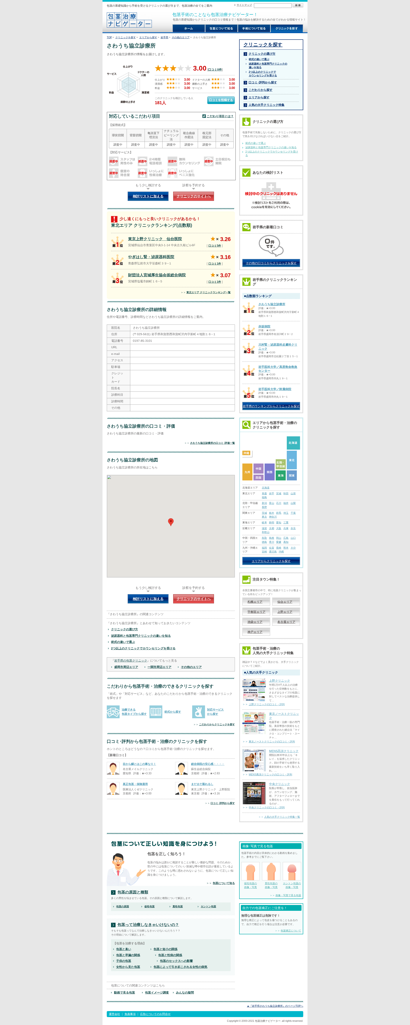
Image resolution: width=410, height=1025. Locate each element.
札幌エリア (254, 601)
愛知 (278, 522)
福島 (264, 497)
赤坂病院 (264, 326)
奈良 (293, 528)
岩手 (271, 493)
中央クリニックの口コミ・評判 (267, 807)
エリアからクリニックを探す (271, 561)
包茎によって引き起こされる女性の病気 (180, 967)
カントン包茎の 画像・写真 (292, 885)
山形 (293, 493)
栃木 (271, 512)
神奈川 (273, 516)
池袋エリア (254, 622)
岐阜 (264, 522)
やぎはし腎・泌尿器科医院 (151, 257)
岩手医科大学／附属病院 (274, 389)
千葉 (293, 512)
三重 (285, 522)
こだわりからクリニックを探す (217, 724)
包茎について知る (224, 883)
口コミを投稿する (221, 100)
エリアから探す (148, 37)
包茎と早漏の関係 (128, 955)
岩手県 (164, 37)
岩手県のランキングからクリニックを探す (271, 406)
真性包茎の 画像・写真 (271, 885)
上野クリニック (279, 680)
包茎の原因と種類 (132, 892)
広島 (285, 537)
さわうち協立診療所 (271, 304)
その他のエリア (181, 37)
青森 (264, 493)
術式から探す (172, 711)
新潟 (264, 503)
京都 (271, 528)
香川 (271, 542)
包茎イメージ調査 (157, 992)
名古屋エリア (286, 622)
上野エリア (284, 611)
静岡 (271, 522)
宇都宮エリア (256, 611)
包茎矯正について (291, 930)
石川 (278, 503)
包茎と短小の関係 (165, 949)
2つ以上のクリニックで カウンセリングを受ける (263, 73)
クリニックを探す (125, 37)
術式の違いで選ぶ (123, 642)
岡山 (278, 537)
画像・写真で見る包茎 (288, 895)
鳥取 (264, 537)
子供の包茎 (123, 961)
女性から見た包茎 (128, 967)
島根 (271, 537)
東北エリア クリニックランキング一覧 (208, 292)
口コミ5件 (214, 245)
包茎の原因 (122, 906)
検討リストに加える (148, 196)
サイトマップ (244, 4)
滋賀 (264, 528)
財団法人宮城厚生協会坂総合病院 (157, 275)
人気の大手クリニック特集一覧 (282, 816)
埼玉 (285, 512)
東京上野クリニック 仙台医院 (155, 239)
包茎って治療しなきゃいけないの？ (148, 925)
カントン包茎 (208, 906)
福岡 (264, 547)
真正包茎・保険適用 (135, 784)
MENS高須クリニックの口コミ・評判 (270, 774)
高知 (285, 542)
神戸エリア (254, 632)
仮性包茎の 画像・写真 (250, 885)
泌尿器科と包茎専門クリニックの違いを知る (141, 635)
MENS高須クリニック (284, 751)
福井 (285, 503)
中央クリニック (279, 784)
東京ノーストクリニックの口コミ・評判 (272, 741)
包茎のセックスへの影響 (176, 961)
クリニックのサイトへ (194, 196)
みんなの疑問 (185, 992)
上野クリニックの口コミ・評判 (267, 704)
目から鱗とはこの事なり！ (139, 764)
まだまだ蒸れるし (202, 784)
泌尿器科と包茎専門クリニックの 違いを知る (268, 65)
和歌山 (265, 532)
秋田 (285, 493)
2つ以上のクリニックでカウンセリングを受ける (143, 648)
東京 (264, 516)
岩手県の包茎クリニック (130, 660)
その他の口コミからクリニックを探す (271, 263)
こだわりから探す (260, 90)
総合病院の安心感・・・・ (207, 764)
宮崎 (264, 551)
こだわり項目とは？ (220, 116)
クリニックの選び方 (124, 629)
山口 (293, 537)
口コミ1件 (214, 263)
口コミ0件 (215, 69)
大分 (293, 547)
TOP (109, 37)
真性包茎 (178, 906)
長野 (264, 507)
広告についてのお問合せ (155, 1014)
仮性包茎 (149, 906)
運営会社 (114, 1014)
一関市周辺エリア (159, 667)
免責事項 (130, 1014)
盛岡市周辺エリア (126, 667)
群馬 (278, 512)
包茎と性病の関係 (170, 955)
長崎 (278, 547)
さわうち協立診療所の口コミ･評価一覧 (212, 442)
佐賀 (271, 547)
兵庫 (285, 528)
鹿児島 (273, 551)
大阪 (278, 528)
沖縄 (281, 551)
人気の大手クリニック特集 (266, 105)
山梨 (293, 503)
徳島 (264, 542)
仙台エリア (284, 601)
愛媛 (278, 542)
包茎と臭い (123, 949)
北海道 (265, 487)
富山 (271, 503)
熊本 (285, 547)
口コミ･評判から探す (223, 803)
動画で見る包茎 (124, 992)
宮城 (278, 493)
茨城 (264, 512)
